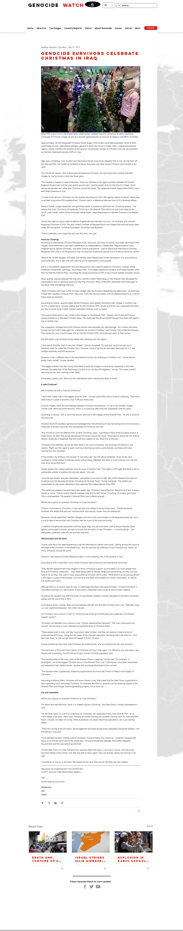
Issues (44, 794)
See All (150, 826)
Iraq (43, 790)
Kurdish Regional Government (53, 782)
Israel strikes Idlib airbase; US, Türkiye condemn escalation (89, 859)
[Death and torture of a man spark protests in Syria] (48, 842)
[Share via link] (62, 803)
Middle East (46, 787)
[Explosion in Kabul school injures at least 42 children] (134, 842)
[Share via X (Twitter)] (49, 803)
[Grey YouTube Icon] (98, 886)
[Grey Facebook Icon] (85, 886)
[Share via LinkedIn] (55, 803)
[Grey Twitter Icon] (91, 886)
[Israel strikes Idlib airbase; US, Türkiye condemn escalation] (91, 842)
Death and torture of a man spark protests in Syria (45, 859)
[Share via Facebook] (42, 803)
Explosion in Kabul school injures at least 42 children (132, 859)
